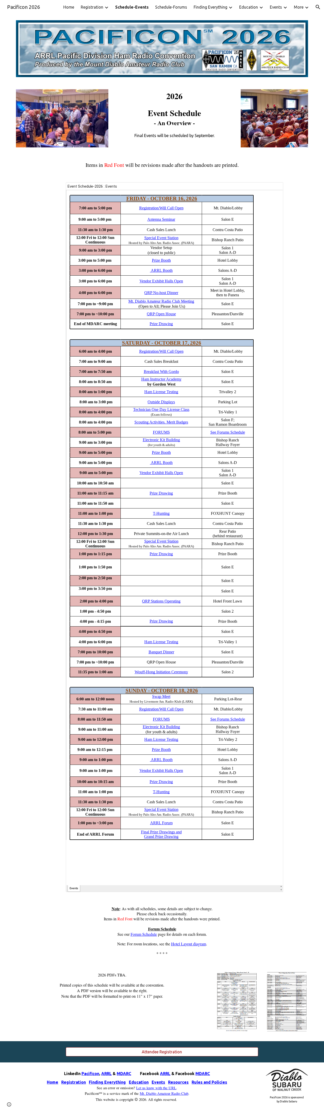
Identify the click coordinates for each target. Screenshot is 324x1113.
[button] (318, 7)
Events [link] (276, 7)
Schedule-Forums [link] (171, 7)
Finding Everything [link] (210, 7)
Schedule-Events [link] (132, 7)
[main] (174, 115)
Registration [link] (92, 7)
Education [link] (248, 7)
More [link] (298, 7)
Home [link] (68, 7)
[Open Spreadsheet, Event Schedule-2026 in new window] (273, 188)
